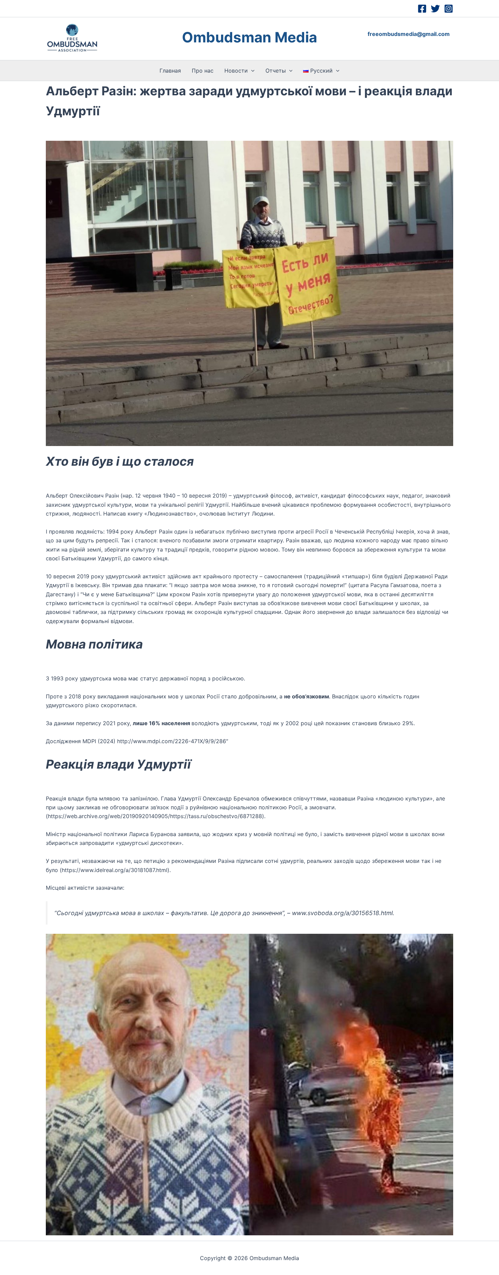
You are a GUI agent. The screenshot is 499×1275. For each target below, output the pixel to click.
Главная (170, 70)
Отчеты (275, 70)
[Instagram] (448, 8)
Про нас (203, 70)
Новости (236, 70)
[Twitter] (435, 8)
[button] (251, 70)
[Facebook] (422, 8)
